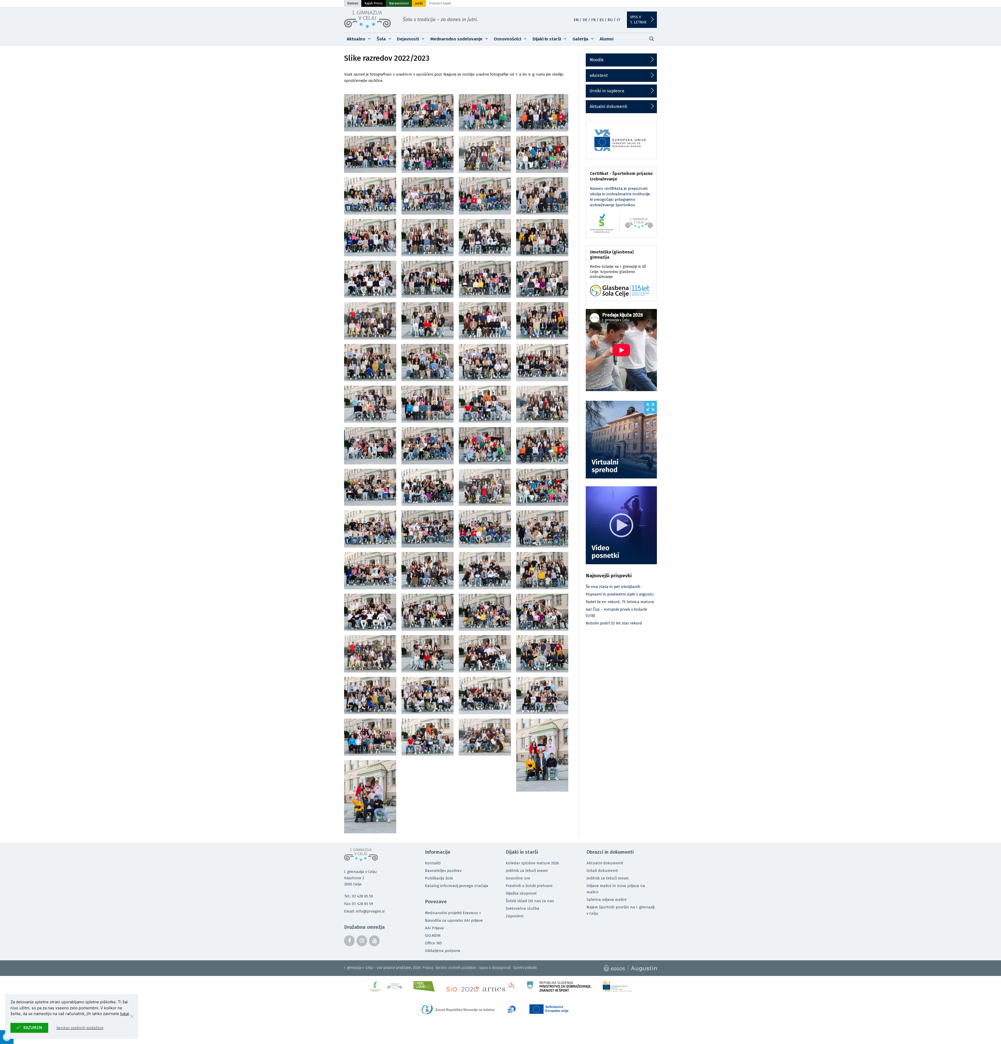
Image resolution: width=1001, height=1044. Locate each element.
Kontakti (433, 863)
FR (593, 19)
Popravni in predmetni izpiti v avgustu (620, 594)
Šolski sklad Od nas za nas (530, 901)
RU (610, 19)
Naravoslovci (399, 3)
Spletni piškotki (525, 968)
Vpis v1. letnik (638, 20)
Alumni (606, 39)
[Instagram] (362, 940)
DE (585, 19)
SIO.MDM (433, 935)
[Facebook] (349, 940)
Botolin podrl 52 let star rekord (614, 623)
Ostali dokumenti (602, 870)
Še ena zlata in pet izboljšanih (613, 586)
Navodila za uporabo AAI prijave (454, 920)
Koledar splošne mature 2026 (532, 863)
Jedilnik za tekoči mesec (527, 870)
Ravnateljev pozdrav (443, 870)
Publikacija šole (439, 878)
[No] (131, 1016)
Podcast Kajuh (440, 3)
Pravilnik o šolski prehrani (529, 885)
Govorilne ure (518, 878)
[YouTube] (374, 940)
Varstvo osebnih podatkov (455, 968)
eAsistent (599, 75)
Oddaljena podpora (442, 950)
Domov (352, 3)
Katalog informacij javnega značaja (456, 885)
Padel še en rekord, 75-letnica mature (620, 601)
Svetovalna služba (522, 908)
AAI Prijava (434, 928)
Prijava (428, 968)
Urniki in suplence (607, 90)
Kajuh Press (373, 3)
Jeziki (419, 3)
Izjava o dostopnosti (495, 968)
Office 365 (433, 943)
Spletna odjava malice (607, 899)
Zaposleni (514, 916)
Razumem (32, 1027)
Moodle (597, 59)
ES (602, 19)
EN (576, 19)
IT (618, 19)
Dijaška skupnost (521, 893)
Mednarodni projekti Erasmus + (453, 913)
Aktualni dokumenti (608, 106)
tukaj (124, 1013)
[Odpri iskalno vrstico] (651, 39)
